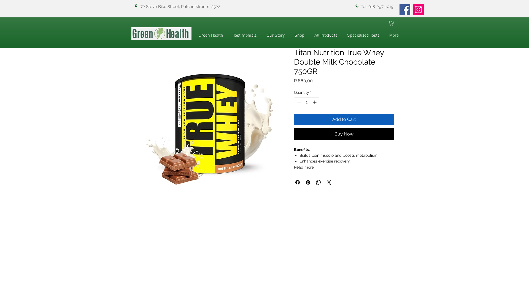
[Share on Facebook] (297, 182)
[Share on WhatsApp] (318, 182)
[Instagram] (418, 9)
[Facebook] (405, 9)
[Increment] (315, 102)
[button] (391, 23)
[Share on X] (329, 182)
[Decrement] (298, 102)
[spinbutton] (307, 102)
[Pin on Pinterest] (308, 182)
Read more (304, 167)
